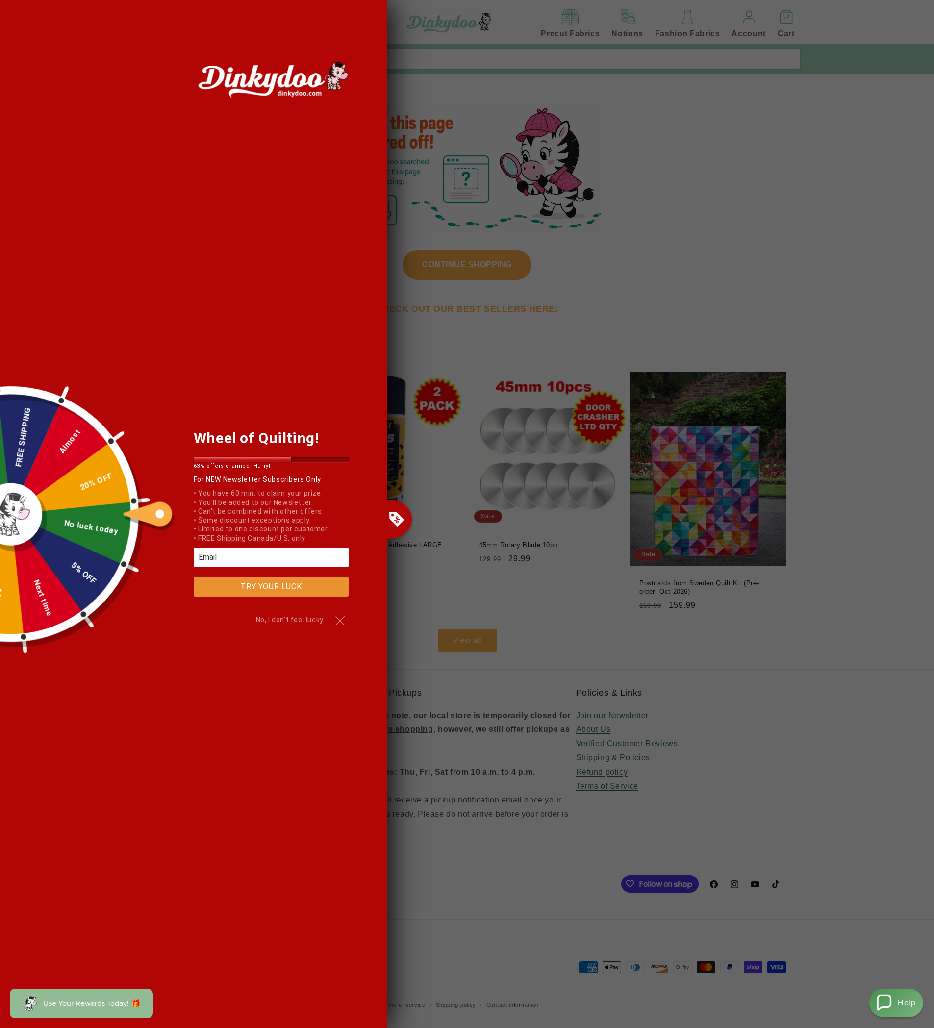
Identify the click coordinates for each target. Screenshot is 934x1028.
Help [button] (906, 1003)
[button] (896, 1003)
